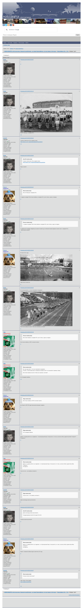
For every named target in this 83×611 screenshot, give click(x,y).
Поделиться (22, 59)
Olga (4, 332)
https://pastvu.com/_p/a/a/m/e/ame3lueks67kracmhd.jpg (31, 141)
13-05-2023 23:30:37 (29, 570)
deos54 (5, 138)
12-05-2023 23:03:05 (29, 155)
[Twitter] (6, 25)
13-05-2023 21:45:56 (29, 426)
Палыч (5, 187)
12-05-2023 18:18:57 (29, 59)
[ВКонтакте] (4, 25)
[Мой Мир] (11, 25)
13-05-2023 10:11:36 (29, 218)
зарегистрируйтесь (19, 48)
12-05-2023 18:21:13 (29, 91)
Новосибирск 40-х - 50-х (63, 51)
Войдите (11, 48)
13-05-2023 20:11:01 (29, 395)
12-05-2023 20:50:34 (29, 138)
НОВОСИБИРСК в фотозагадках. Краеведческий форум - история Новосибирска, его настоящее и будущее (30, 51)
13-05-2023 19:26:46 (29, 250)
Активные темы (6, 45)
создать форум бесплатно (74, 594)
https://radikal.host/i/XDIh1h (25, 581)
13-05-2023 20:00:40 (29, 287)
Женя (4, 59)
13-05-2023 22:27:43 (29, 458)
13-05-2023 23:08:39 (29, 538)
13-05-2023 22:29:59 (29, 489)
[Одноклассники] (8, 25)
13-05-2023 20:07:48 (29, 332)
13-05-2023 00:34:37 (29, 187)
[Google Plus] (13, 25)
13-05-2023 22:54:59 (29, 507)
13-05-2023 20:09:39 (29, 363)
